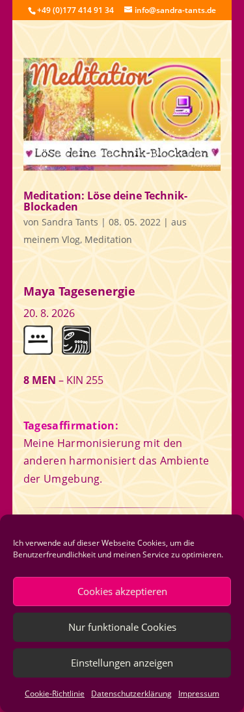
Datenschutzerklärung (131, 693)
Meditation (108, 239)
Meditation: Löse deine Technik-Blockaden (105, 201)
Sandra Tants (70, 222)
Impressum (198, 693)
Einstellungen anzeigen (122, 662)
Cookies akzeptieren (122, 591)
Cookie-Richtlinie (55, 693)
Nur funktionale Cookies (122, 626)
